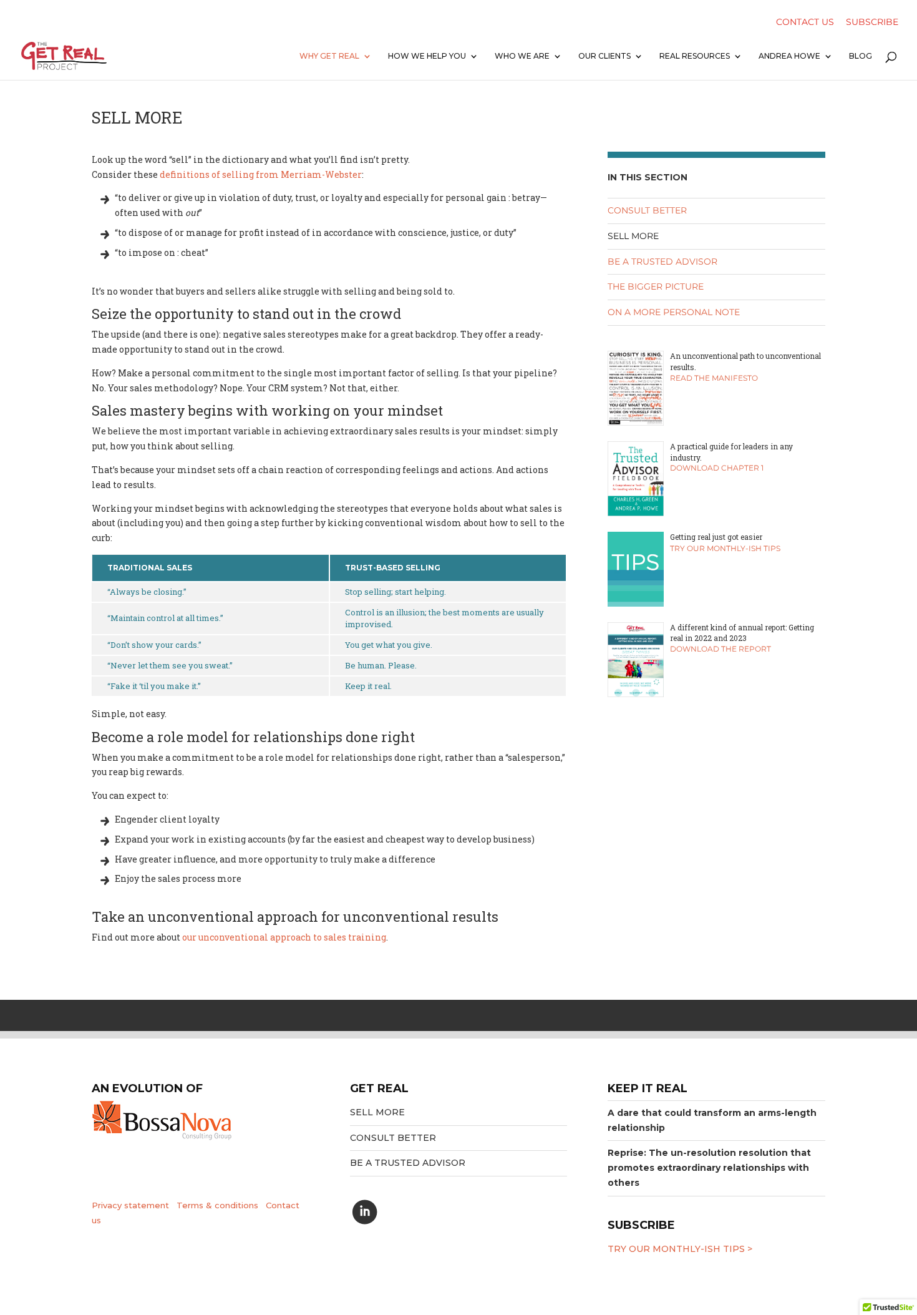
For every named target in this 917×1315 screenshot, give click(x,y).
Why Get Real (329, 56)
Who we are (522, 56)
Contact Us (805, 22)
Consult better (647, 210)
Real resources (694, 56)
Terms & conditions (217, 1205)
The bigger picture (656, 286)
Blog (860, 56)
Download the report (720, 648)
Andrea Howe (789, 56)
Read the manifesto (714, 378)
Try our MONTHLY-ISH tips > (680, 1248)
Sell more (633, 236)
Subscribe (872, 22)
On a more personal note (674, 312)
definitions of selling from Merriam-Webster (261, 174)
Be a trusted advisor (662, 261)
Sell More (377, 1112)
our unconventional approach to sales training (284, 937)
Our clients (604, 56)
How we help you (427, 56)
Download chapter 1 (717, 467)
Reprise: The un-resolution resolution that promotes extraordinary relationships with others (709, 1167)
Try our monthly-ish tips (725, 548)
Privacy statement (130, 1205)
